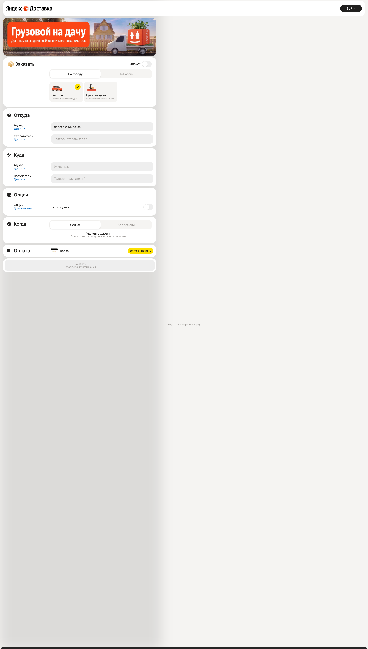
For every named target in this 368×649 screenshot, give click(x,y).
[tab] (75, 74)
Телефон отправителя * (70, 139)
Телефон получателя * (69, 178)
